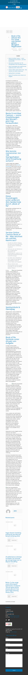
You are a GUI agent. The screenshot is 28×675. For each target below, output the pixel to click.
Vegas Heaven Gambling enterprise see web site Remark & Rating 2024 (13, 534)
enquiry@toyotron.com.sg (13, 615)
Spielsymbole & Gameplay (14, 73)
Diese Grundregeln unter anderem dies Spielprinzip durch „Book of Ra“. (17, 67)
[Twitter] (15, 4)
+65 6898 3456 (14, 1)
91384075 (12, 617)
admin (19, 49)
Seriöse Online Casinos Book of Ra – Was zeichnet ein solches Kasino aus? (18, 70)
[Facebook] (13, 4)
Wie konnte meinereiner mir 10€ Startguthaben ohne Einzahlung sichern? (17, 63)
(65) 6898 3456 (10, 612)
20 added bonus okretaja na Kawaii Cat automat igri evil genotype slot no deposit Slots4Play (14, 559)
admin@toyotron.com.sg (15, 2)
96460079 (17, 617)
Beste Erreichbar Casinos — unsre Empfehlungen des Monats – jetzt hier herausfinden (17, 60)
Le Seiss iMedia (13, 632)
